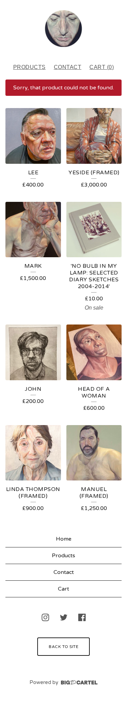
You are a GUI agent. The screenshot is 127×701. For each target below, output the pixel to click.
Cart (63, 588)
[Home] (63, 28)
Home (63, 539)
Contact (68, 67)
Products (29, 67)
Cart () (101, 67)
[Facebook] (82, 617)
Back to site (63, 646)
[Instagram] (45, 617)
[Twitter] (64, 617)
